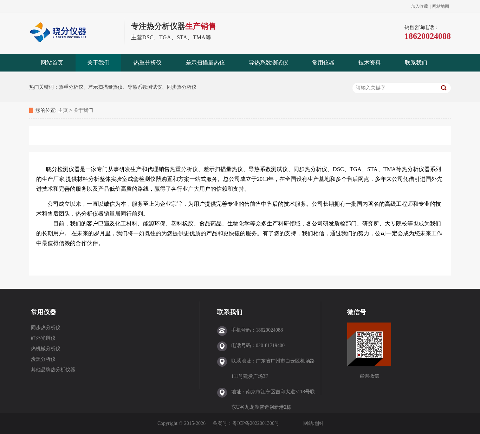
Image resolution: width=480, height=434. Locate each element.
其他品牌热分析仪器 (53, 369)
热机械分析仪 (45, 348)
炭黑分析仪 (43, 359)
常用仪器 (323, 63)
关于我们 (98, 63)
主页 (63, 110)
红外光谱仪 (43, 338)
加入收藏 (419, 6)
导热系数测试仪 (268, 63)
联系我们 (416, 63)
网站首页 (52, 63)
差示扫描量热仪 (205, 63)
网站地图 (440, 6)
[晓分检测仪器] (73, 44)
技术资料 (369, 63)
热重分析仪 (148, 63)
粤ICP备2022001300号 (255, 423)
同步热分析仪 (45, 327)
